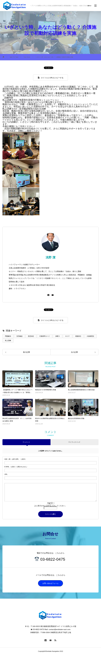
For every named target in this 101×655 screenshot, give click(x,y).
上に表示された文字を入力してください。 (50, 506)
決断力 (57, 336)
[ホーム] (3, 57)
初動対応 (78, 336)
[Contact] (52, 295)
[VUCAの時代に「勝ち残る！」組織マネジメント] (14, 5)
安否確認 (19, 336)
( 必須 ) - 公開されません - (16, 466)
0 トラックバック (74, 442)
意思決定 (31, 336)
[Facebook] (48, 295)
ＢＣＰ (67, 336)
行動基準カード (44, 336)
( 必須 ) (14, 459)
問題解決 (8, 336)
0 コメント (26, 442)
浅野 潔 (50, 257)
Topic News (55, 39)
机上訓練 (8, 340)
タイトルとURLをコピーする (52, 78)
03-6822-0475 (52, 559)
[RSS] (55, 640)
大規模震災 (90, 336)
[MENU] (95, 5)
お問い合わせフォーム (50, 583)
